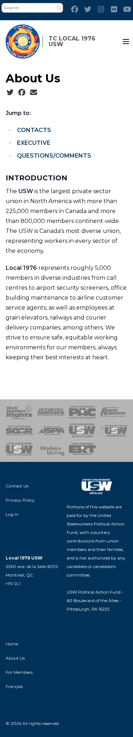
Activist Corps (82, 431)
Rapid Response (113, 412)
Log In (12, 514)
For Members (19, 672)
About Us (15, 658)
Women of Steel (113, 431)
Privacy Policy (20, 500)
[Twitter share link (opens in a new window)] (10, 92)
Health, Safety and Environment (19, 449)
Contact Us (17, 485)
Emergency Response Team (82, 449)
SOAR (19, 431)
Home (12, 643)
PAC (82, 412)
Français (14, 686)
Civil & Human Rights (19, 412)
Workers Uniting (51, 449)
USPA (51, 431)
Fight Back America (51, 412)
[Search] (58, 7)
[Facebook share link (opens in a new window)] (21, 92)
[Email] (33, 92)
